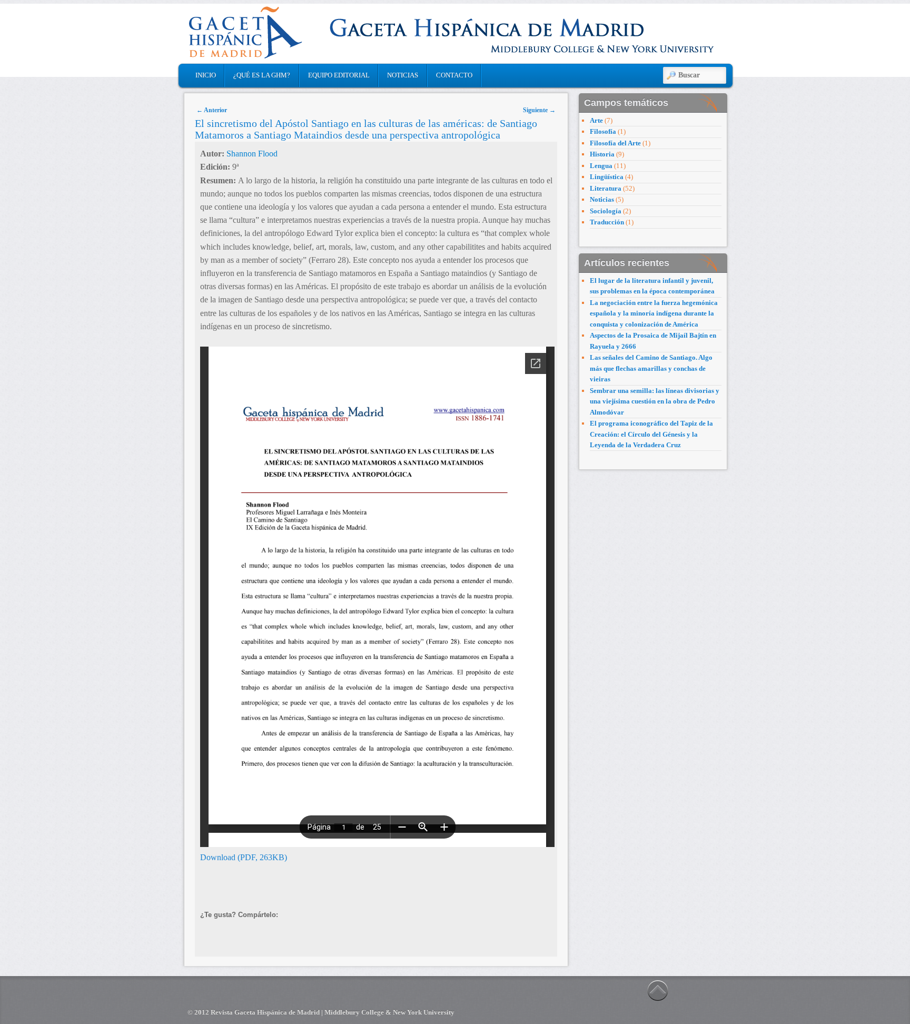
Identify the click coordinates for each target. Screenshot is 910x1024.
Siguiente (539, 110)
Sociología (605, 211)
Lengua (601, 166)
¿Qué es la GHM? (261, 75)
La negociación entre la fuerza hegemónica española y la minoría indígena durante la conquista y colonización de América (654, 313)
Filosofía (603, 131)
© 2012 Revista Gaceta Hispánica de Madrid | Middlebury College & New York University (320, 1012)
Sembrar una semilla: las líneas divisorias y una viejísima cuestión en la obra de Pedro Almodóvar (654, 401)
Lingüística (607, 177)
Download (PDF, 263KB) (243, 857)
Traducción (607, 222)
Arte (596, 120)
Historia (602, 154)
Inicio (205, 75)
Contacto (454, 75)
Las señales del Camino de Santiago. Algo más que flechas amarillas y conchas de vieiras (651, 368)
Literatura (605, 188)
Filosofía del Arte (615, 143)
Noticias (402, 75)
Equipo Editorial (339, 75)
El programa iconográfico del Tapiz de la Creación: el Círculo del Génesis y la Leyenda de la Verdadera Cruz (651, 434)
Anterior (211, 110)
